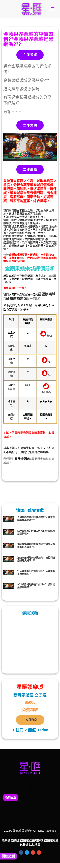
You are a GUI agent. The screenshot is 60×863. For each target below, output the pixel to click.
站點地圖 (34, 844)
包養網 (24, 844)
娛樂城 (50, 294)
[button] (30, 786)
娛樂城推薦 (51, 840)
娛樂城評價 (36, 840)
